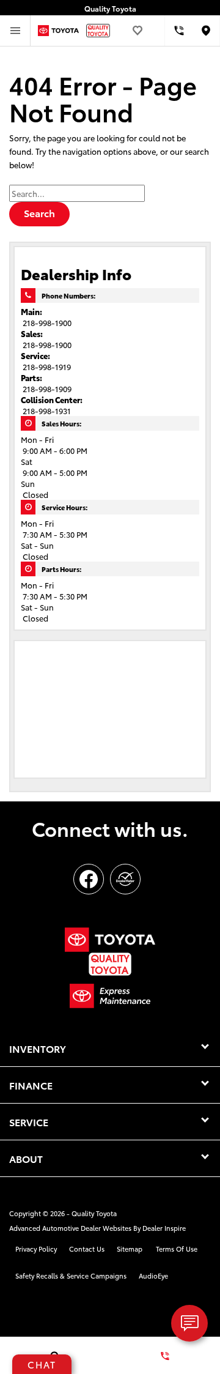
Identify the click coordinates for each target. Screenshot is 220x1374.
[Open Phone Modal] (179, 30)
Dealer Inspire (164, 1228)
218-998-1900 (47, 322)
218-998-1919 (47, 366)
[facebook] (88, 879)
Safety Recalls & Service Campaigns (71, 1275)
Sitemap (129, 1248)
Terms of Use (176, 1248)
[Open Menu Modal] (15, 30)
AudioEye (153, 1275)
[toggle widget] (189, 1323)
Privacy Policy (36, 1248)
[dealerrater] (125, 879)
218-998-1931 (47, 410)
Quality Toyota (94, 1213)
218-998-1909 (47, 388)
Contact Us (87, 1248)
